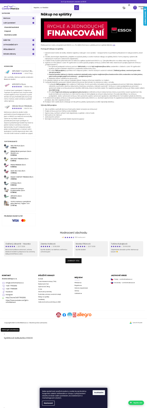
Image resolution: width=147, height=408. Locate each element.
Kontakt (40, 279)
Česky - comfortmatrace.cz (123, 279)
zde (114, 45)
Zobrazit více (73, 261)
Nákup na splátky (43, 297)
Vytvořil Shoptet (137, 322)
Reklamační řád (43, 284)
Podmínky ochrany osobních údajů (49, 294)
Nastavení (48, 403)
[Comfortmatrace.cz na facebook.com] (64, 314)
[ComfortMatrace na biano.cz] (74, 314)
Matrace (6, 18)
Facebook (9, 292)
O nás (40, 289)
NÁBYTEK (6, 40)
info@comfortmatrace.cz (15, 283)
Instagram (9, 295)
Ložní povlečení (9, 23)
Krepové (7, 31)
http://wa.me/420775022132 (16, 298)
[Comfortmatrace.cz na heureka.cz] (69, 314)
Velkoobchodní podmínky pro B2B (49, 302)
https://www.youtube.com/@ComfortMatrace (17, 301)
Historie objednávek (81, 288)
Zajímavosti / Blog (44, 286)
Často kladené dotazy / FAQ (47, 281)
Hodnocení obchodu (73, 233)
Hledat (77, 8)
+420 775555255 (11, 289)
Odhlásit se (78, 293)
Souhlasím (98, 392)
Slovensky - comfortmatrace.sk (124, 283)
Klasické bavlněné (11, 27)
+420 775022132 (11, 286)
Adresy (77, 291)
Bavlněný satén (10, 35)
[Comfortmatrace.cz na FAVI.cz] (58, 314)
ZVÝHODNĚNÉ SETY (10, 45)
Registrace (78, 285)
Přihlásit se (78, 283)
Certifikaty (41, 299)
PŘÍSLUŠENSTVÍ (9, 49)
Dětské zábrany (9, 54)
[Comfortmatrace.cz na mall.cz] (84, 314)
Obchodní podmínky (45, 292)
